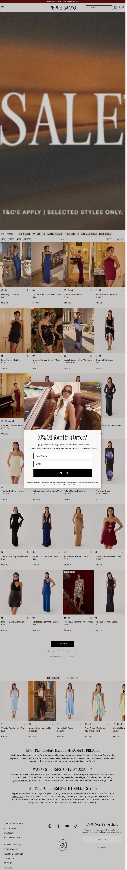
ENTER (63, 473)
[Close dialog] (98, 384)
